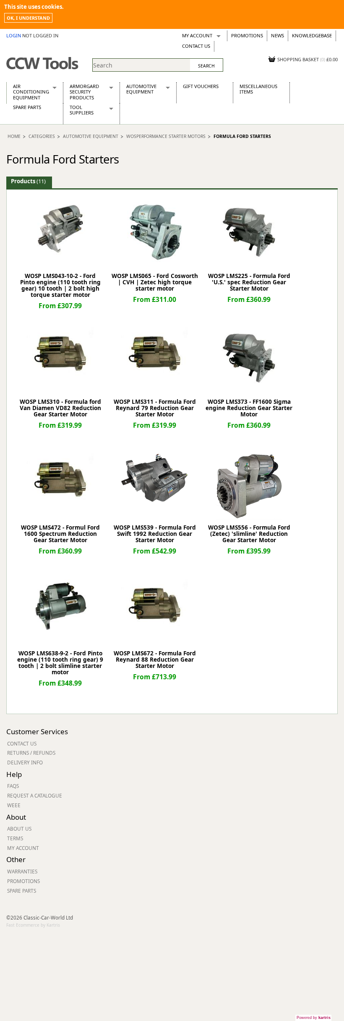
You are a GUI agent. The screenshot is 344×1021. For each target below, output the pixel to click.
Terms (15, 838)
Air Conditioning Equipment (31, 92)
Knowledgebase (312, 35)
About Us (19, 828)
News (277, 35)
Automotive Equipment (141, 89)
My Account (197, 35)
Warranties (22, 871)
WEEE (14, 805)
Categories (42, 136)
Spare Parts (27, 107)
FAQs (13, 785)
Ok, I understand (28, 18)
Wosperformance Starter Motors (166, 136)
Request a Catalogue (34, 795)
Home (14, 136)
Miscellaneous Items (258, 89)
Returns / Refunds (31, 752)
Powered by (314, 1018)
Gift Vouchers (201, 86)
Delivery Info (25, 762)
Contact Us (196, 46)
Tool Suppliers (82, 110)
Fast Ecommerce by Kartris (33, 925)
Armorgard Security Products (84, 92)
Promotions (247, 35)
